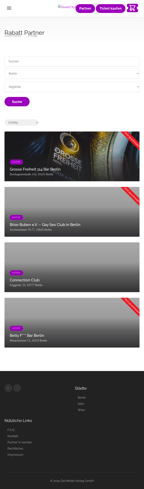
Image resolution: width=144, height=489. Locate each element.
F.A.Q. (11, 430)
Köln (81, 404)
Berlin (82, 397)
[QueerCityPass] (69, 7)
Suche (17, 101)
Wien (81, 410)
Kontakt (13, 436)
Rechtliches (15, 448)
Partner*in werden (20, 442)
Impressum (15, 455)
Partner (85, 8)
